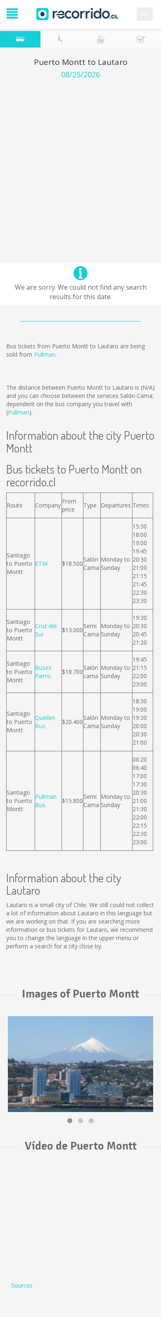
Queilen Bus (45, 722)
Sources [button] (22, 1285)
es (145, 14)
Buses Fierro (43, 672)
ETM (41, 563)
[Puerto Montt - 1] (80, 1064)
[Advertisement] (80, 163)
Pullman (44, 354)
